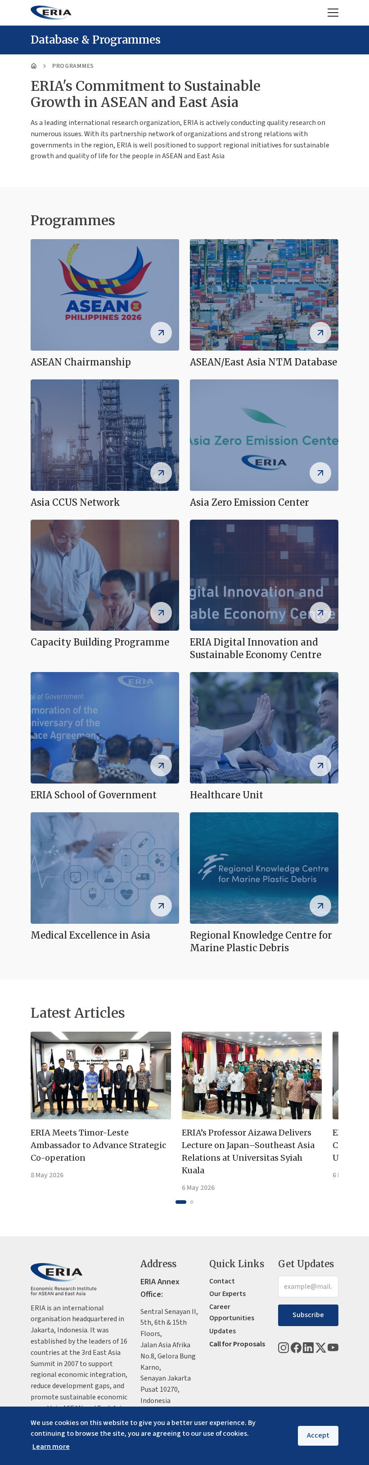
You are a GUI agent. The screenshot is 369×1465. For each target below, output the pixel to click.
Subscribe (308, 1315)
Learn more (51, 1447)
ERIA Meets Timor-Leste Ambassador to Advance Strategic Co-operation (98, 1145)
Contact (222, 1281)
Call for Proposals (237, 1344)
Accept (318, 1435)
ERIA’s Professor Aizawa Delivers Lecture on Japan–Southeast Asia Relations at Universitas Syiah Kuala (248, 1151)
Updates (222, 1331)
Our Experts (227, 1294)
